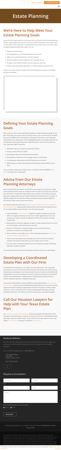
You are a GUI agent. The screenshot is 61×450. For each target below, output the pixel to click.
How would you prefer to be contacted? (15, 405)
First (4, 383)
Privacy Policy (30, 428)
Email (13, 407)
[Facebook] (22, 2)
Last (32, 383)
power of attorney (23, 213)
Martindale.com (29, 351)
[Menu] (59, 6)
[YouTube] (26, 2)
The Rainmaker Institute (48, 425)
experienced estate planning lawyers (17, 314)
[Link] (9, 4)
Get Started (9, 414)
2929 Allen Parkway (12, 356)
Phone (7, 407)
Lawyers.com (18, 351)
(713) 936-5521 (12, 320)
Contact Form (36, 320)
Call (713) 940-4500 (11, 361)
